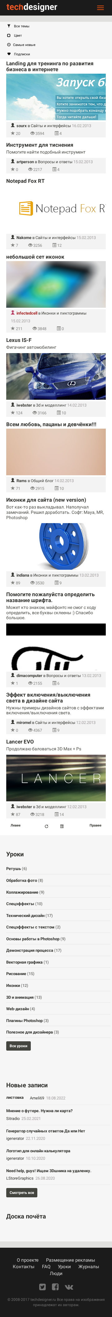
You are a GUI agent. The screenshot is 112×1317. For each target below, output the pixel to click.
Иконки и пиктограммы (63, 313)
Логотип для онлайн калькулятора (38, 1151)
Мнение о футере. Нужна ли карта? (39, 1110)
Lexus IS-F (18, 340)
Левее (16, 825)
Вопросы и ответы (55, 161)
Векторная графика (27, 962)
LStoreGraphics (20, 1178)
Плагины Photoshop (27, 1020)
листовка (15, 1097)
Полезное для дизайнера (32, 1032)
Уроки (64, 1266)
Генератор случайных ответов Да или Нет (45, 1131)
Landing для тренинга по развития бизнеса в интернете (50, 66)
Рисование (20, 973)
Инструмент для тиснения (39, 145)
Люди (56, 1273)
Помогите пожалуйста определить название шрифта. (50, 597)
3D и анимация (24, 997)
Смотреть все (22, 1192)
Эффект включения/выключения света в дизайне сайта (48, 698)
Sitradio (13, 1118)
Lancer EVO (20, 742)
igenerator (15, 1138)
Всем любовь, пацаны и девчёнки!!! (51, 424)
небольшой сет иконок (35, 257)
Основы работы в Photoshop (36, 939)
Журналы (88, 1266)
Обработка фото (24, 880)
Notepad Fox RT (25, 181)
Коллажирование (25, 892)
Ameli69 (37, 1098)
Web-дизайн (20, 1008)
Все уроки (18, 1046)
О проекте (28, 1260)
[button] (59, 26)
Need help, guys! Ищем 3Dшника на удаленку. (48, 1170)
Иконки (17, 985)
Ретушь (16, 868)
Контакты (24, 1266)
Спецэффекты (24, 903)
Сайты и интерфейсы (51, 125)
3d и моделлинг (51, 405)
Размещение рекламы (70, 1260)
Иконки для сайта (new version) (46, 500)
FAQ (46, 1266)
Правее (95, 825)
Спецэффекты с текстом (33, 927)
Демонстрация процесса (34, 950)
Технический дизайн (29, 915)
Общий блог (42, 480)
